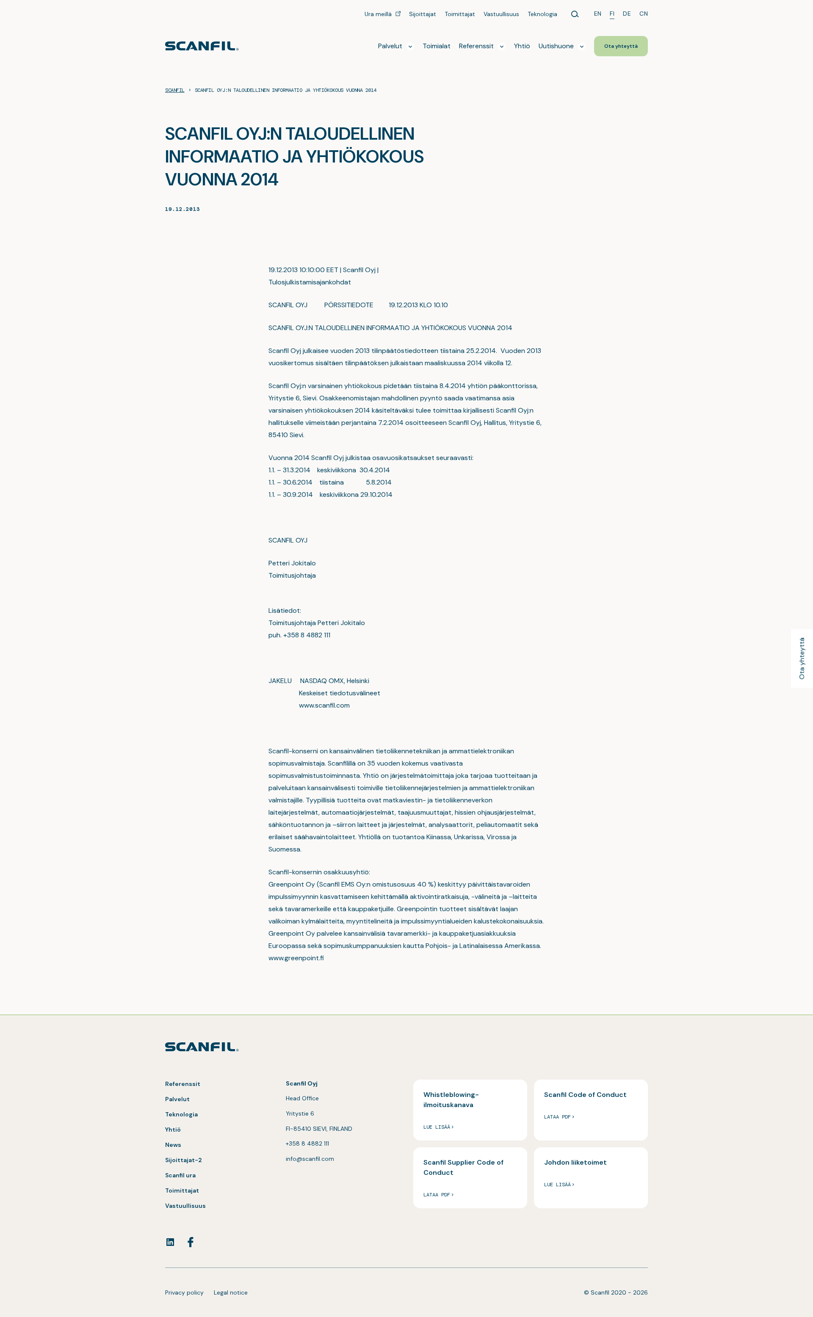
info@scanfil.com (310, 1159)
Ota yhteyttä (801, 659)
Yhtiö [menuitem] (522, 45)
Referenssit (182, 1084)
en (598, 13)
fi (612, 13)
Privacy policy (184, 1292)
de (627, 13)
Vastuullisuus (185, 1206)
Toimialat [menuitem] (437, 45)
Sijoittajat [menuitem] (422, 14)
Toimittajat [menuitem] (460, 14)
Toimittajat (182, 1190)
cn (643, 13)
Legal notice (231, 1292)
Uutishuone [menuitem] (556, 45)
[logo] (202, 45)
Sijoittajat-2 (183, 1160)
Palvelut (177, 1099)
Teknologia (181, 1114)
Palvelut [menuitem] (390, 45)
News (173, 1145)
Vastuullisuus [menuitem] (501, 14)
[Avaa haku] (575, 14)
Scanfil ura (180, 1175)
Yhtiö (173, 1129)
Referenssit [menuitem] (476, 45)
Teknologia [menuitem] (542, 14)
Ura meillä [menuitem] (379, 14)
